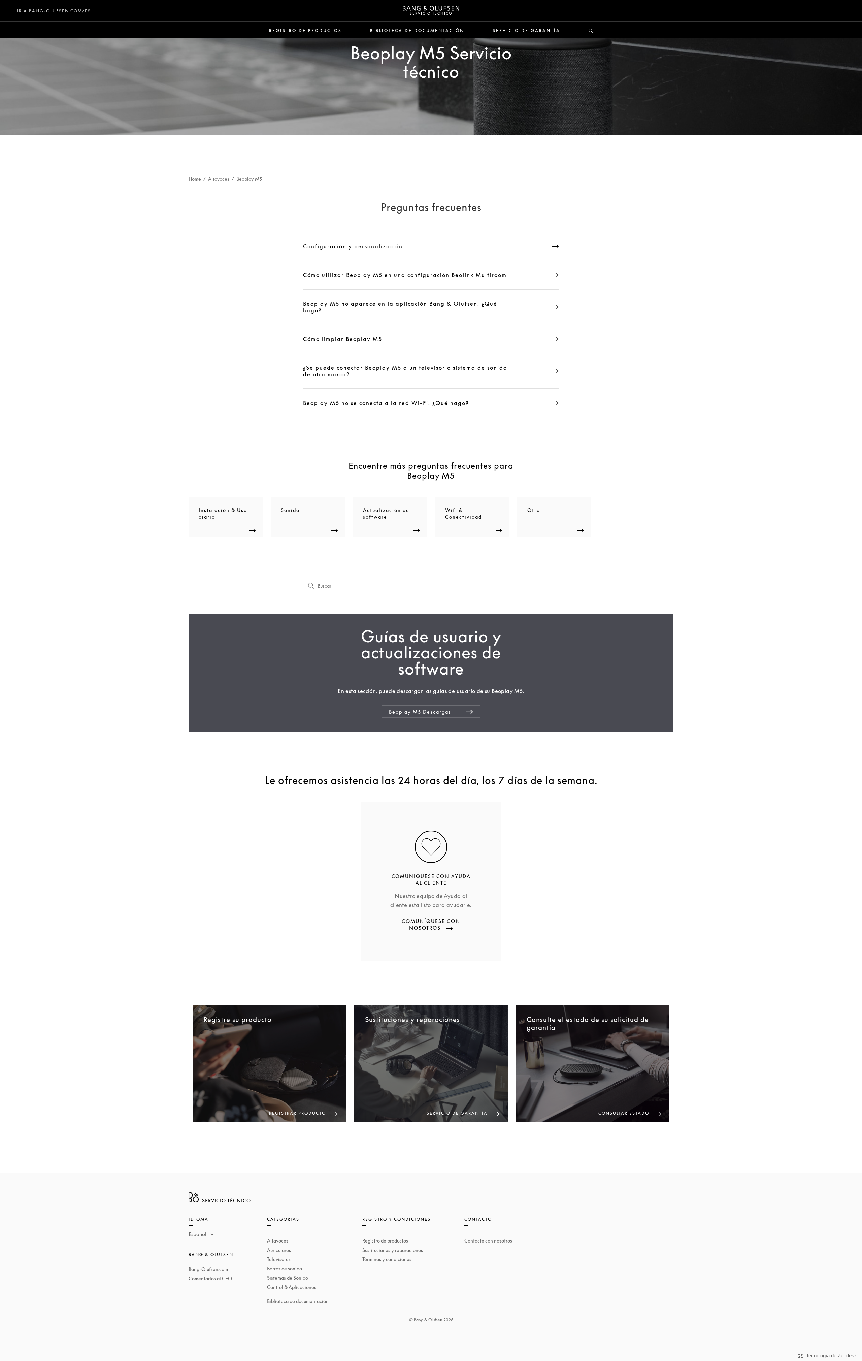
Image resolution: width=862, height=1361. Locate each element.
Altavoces (218, 179)
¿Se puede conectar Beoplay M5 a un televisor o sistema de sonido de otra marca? (405, 371)
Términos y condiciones (386, 1259)
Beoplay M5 (249, 179)
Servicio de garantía (526, 31)
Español (198, 1234)
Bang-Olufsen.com (208, 1269)
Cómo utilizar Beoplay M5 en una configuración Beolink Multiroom (405, 275)
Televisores (279, 1259)
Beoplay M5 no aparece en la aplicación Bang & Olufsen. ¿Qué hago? (400, 307)
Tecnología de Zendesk (831, 1355)
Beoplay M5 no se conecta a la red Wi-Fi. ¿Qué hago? (386, 403)
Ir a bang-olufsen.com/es (54, 10)
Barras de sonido (284, 1268)
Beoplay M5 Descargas (420, 712)
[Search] (591, 31)
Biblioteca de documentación (417, 31)
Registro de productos (305, 31)
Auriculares (279, 1250)
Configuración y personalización (353, 246)
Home (195, 179)
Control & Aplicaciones (291, 1287)
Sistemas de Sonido (287, 1278)
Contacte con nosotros (488, 1241)
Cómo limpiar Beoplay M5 (342, 339)
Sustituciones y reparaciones (392, 1250)
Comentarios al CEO (210, 1278)
